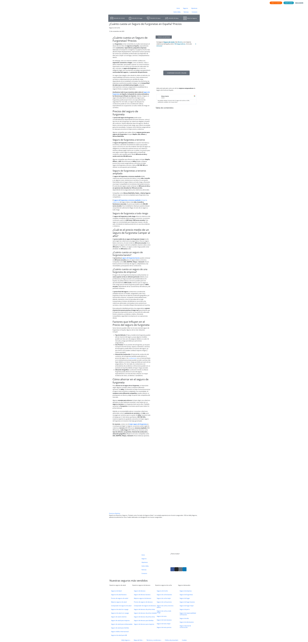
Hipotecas (194, 8)
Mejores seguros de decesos (142, 598)
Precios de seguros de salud (119, 598)
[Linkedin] (184, 569)
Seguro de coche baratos (164, 595)
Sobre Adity (176, 12)
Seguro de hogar (185, 598)
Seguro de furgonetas (186, 595)
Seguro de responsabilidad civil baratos (188, 614)
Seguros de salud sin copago (119, 609)
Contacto (194, 12)
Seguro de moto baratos (164, 620)
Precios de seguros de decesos (143, 602)
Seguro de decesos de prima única (144, 617)
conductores (132, 358)
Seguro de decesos (139, 591)
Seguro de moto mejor (164, 624)
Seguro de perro (185, 609)
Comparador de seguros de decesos (145, 606)
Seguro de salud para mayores (120, 620)
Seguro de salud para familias (120, 628)
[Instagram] (176, 569)
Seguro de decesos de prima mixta (144, 609)
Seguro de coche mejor (164, 598)
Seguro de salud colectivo (119, 617)
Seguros (185, 8)
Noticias (186, 12)
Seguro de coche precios (164, 602)
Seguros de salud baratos (119, 595)
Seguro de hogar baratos (187, 602)
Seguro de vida (184, 618)
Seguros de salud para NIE (119, 635)
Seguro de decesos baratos (142, 595)
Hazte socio (288, 3)
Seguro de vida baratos (187, 622)
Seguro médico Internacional (120, 631)
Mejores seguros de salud (119, 602)
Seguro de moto (162, 616)
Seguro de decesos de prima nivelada (145, 613)
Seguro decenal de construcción (185, 626)
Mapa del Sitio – (138, 640)
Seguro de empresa (186, 591)
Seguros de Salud (116, 591)
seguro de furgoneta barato (131, 258)
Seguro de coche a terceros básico (165, 606)
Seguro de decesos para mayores (144, 624)
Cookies (184, 640)
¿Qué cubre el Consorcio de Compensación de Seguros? (126, 550)
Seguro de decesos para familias (144, 620)
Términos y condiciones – (154, 640)
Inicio (178, 8)
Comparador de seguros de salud (121, 606)
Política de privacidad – (172, 640)
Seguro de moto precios (164, 627)
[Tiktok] (180, 569)
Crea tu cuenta (276, 3)
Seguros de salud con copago (120, 613)
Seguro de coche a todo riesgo (164, 611)
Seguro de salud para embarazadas (122, 624)
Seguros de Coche (162, 591)
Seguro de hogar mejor (187, 606)
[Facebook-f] (172, 569)
